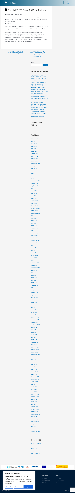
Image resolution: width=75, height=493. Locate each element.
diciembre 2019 (35, 317)
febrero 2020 (34, 312)
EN (68, 1)
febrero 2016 (34, 406)
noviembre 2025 (35, 158)
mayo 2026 (34, 146)
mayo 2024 (34, 193)
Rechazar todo (18, 486)
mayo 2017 (34, 384)
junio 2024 (34, 191)
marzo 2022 (34, 253)
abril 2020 (33, 307)
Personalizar (9, 486)
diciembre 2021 (35, 260)
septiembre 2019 (35, 325)
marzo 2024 (34, 198)
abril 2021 (33, 280)
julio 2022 (33, 245)
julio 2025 (33, 166)
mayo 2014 (34, 424)
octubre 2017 (34, 382)
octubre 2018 (34, 352)
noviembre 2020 (35, 290)
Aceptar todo (28, 486)
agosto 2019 (34, 327)
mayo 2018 (34, 364)
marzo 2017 (34, 386)
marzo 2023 (34, 225)
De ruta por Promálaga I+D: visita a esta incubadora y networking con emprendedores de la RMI (37, 54)
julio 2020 (33, 300)
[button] (64, 2)
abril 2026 (33, 148)
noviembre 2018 (35, 349)
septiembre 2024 (35, 186)
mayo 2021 (34, 277)
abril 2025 (33, 171)
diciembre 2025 (35, 156)
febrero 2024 (34, 200)
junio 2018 (33, 362)
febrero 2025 (34, 176)
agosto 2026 (34, 138)
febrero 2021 (34, 285)
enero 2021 (34, 287)
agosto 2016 (34, 399)
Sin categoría (34, 448)
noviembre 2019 (35, 320)
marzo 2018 (34, 369)
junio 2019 (33, 332)
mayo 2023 (34, 220)
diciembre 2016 (35, 394)
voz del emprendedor (36, 456)
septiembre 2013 (35, 431)
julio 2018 (33, 359)
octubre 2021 (34, 265)
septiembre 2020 (35, 295)
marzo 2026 (34, 151)
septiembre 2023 (35, 213)
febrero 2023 (34, 228)
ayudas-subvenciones (36, 443)
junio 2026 (34, 143)
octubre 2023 (34, 210)
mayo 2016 (34, 401)
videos (32, 451)
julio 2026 (33, 141)
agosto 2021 (34, 270)
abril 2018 (33, 367)
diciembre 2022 (35, 233)
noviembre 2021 (35, 262)
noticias (33, 446)
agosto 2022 (34, 243)
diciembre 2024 (35, 178)
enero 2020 (34, 315)
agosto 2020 (34, 297)
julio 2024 (33, 188)
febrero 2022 (34, 255)
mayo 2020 (34, 305)
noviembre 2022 (35, 235)
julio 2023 (33, 215)
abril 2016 (33, 404)
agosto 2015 (34, 416)
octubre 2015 (34, 411)
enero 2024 (34, 203)
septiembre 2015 (35, 414)
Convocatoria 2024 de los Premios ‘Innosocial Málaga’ (16, 52)
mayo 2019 (34, 334)
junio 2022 (34, 248)
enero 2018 (34, 374)
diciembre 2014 (35, 419)
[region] (19, 480)
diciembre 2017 (35, 377)
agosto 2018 (34, 357)
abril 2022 (33, 250)
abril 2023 (33, 223)
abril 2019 (33, 337)
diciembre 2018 (35, 347)
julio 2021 (33, 272)
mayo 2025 (34, 168)
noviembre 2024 (35, 181)
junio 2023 (34, 218)
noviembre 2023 (35, 208)
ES (68, 3)
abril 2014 (33, 426)
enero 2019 (34, 344)
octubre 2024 (34, 183)
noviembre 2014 (35, 421)
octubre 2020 (34, 292)
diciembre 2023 (35, 205)
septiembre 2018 (35, 354)
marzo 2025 (34, 173)
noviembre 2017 (35, 379)
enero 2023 (34, 230)
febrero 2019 (34, 342)
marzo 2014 (34, 429)
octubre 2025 (34, 161)
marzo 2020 (34, 310)
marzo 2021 (34, 282)
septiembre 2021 (35, 267)
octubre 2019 (34, 322)
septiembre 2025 (35, 163)
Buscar (33, 62)
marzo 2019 (34, 339)
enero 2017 (34, 391)
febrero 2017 (34, 389)
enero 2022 (34, 257)
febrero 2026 (34, 153)
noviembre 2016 (35, 396)
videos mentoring (35, 453)
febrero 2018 (34, 372)
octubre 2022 (34, 238)
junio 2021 (33, 275)
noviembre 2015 (35, 409)
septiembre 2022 (35, 240)
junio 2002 (34, 434)
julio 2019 (33, 329)
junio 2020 (34, 302)
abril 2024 (33, 196)
